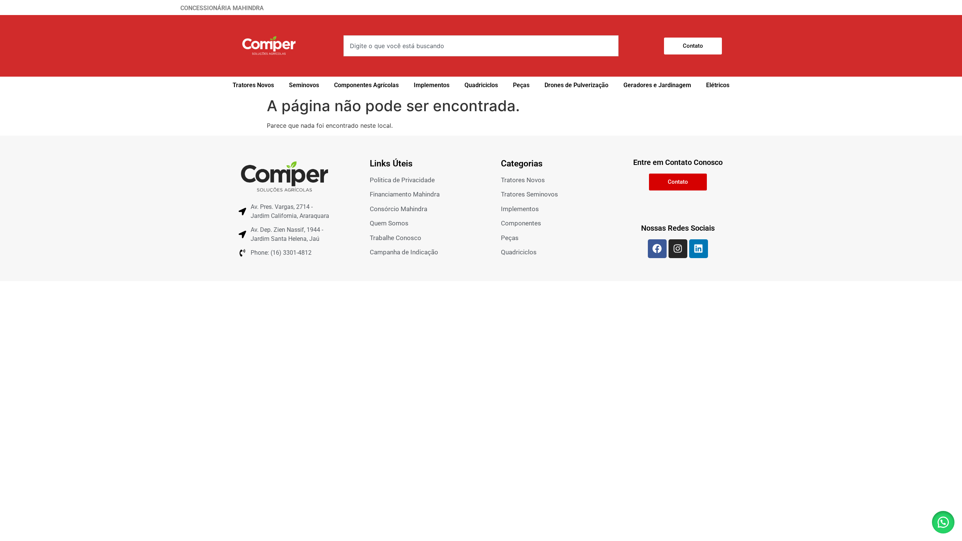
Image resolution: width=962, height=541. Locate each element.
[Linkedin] (698, 248)
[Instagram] (678, 248)
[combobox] (481, 45)
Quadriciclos (481, 85)
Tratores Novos (253, 85)
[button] (943, 522)
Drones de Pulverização (576, 85)
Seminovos (304, 85)
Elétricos (717, 85)
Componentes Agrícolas (366, 85)
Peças (521, 85)
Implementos (431, 85)
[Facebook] (657, 248)
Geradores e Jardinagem (657, 85)
